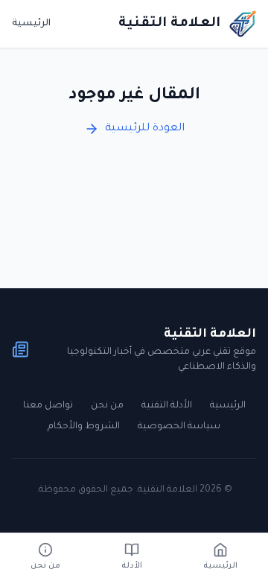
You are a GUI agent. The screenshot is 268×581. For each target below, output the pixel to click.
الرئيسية (31, 24)
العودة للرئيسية (145, 129)
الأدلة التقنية (166, 406)
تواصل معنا (48, 406)
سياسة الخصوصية (179, 427)
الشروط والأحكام (84, 427)
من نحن (107, 406)
